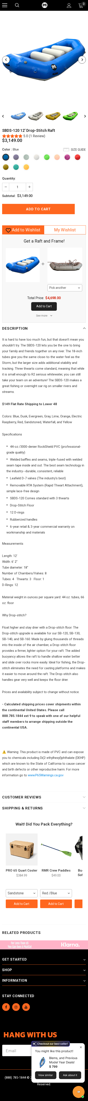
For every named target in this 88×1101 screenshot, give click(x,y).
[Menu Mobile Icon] (4, 5)
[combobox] (64, 287)
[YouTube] (26, 1007)
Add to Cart (21, 904)
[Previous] (6, 60)
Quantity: (9, 178)
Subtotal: (9, 196)
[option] (44, 60)
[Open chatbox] (79, 1092)
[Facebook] (6, 1007)
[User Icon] (69, 5)
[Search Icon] (21, 5)
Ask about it (70, 1075)
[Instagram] (16, 1007)
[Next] (82, 60)
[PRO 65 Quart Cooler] (22, 849)
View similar (45, 1075)
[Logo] (44, 5)
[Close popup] (80, 1047)
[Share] (81, 209)
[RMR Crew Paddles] (56, 849)
